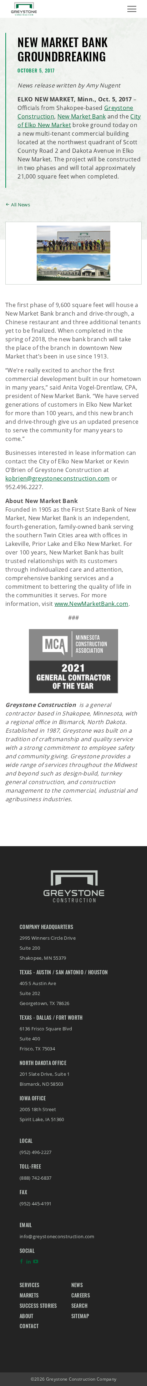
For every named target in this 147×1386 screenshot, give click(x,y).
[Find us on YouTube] (35, 1263)
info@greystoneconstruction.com (57, 1236)
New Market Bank (81, 116)
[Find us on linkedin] (28, 1263)
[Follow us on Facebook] (21, 1263)
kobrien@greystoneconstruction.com (57, 478)
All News (20, 204)
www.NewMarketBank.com (91, 604)
